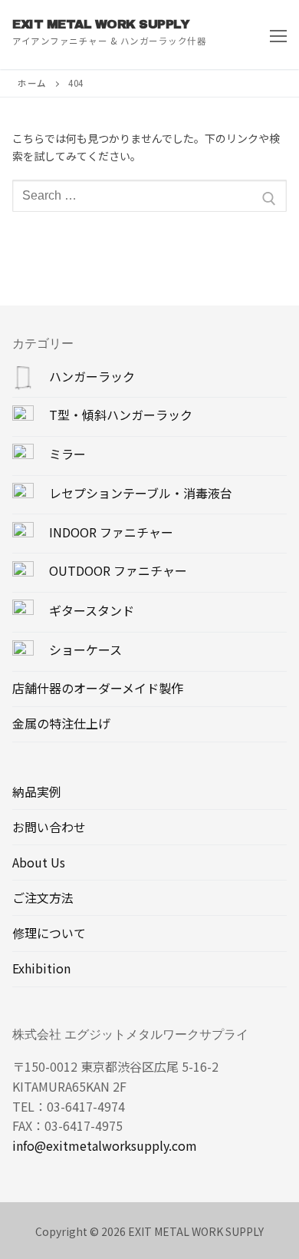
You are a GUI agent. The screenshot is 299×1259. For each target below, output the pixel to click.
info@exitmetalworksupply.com (104, 1145)
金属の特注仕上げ (61, 723)
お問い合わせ (49, 827)
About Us (38, 862)
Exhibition (41, 968)
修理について (49, 933)
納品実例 (36, 791)
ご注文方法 (43, 897)
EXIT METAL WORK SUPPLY (100, 24)
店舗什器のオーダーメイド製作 (97, 688)
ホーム (32, 83)
